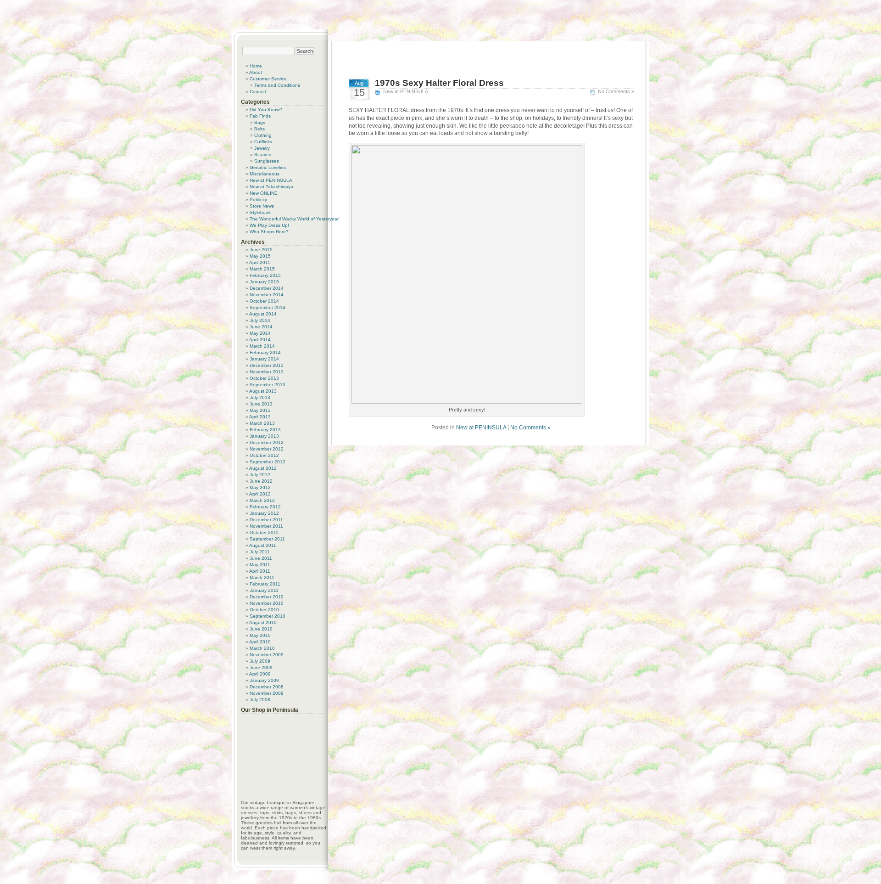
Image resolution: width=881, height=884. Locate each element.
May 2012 (260, 487)
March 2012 (262, 500)
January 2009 (264, 680)
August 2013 (263, 391)
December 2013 (267, 365)
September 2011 (267, 538)
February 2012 (265, 506)
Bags (259, 122)
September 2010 (267, 616)
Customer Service (268, 78)
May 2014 (260, 333)
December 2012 (267, 442)
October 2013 (264, 378)
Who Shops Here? (269, 231)
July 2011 (260, 551)
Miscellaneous (264, 173)
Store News (262, 205)
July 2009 (260, 661)
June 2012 (261, 481)
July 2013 (260, 397)
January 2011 (264, 590)
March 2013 (262, 423)
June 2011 (261, 558)
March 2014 (262, 346)
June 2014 (261, 326)
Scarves (262, 154)
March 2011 (262, 577)
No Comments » (616, 91)
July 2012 (260, 474)
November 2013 (267, 371)
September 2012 (267, 461)
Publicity (258, 199)
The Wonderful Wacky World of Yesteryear (294, 218)
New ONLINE (264, 193)
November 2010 (267, 603)
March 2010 (262, 648)
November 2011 (266, 526)
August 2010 (263, 622)
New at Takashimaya (271, 186)
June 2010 (261, 628)
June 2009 (261, 667)
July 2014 (260, 320)
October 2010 (264, 609)
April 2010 (260, 641)
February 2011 (265, 583)
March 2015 (262, 268)
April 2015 (260, 262)
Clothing (263, 135)
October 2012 (264, 455)
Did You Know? (266, 109)
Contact (258, 91)
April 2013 (260, 416)
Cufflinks (263, 141)
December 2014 (267, 288)
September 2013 (267, 384)
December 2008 (267, 686)
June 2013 (261, 403)
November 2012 (267, 448)
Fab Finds (260, 115)
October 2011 (264, 532)
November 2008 (267, 693)
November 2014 (267, 294)
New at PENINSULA (405, 91)
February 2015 (265, 275)
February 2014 (265, 352)
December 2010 (267, 596)
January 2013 (264, 436)
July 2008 (260, 699)
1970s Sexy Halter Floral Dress (439, 83)
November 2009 (267, 654)
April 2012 (260, 493)
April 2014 (260, 339)
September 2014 (267, 307)
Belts (259, 128)
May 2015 (260, 256)
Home (256, 65)
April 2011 (259, 571)
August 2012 (263, 468)
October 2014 (264, 301)
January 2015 (264, 281)
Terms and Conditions (277, 85)
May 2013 (260, 410)
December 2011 (266, 519)
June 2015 (261, 249)
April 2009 (260, 673)
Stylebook (260, 212)
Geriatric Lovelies (268, 167)
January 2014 (264, 358)
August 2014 (263, 313)
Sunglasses (266, 160)
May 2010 (260, 635)
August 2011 (262, 545)
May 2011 (260, 564)
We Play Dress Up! (269, 225)
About (255, 72)
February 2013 (265, 429)
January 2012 (264, 513)
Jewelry (262, 148)
